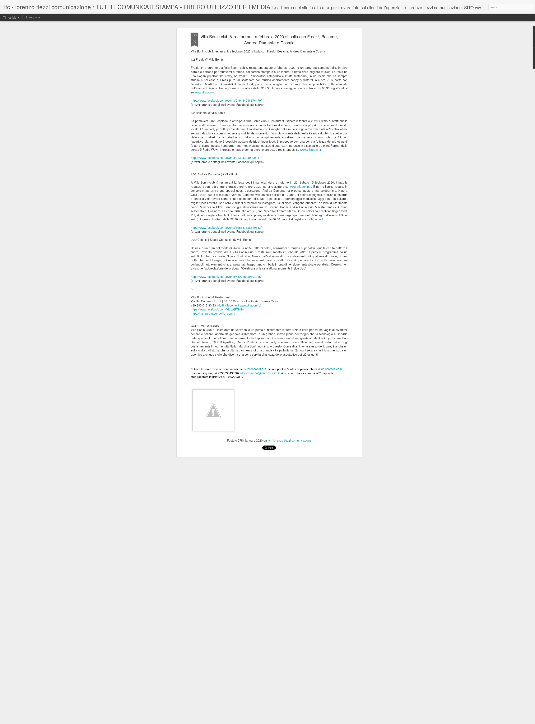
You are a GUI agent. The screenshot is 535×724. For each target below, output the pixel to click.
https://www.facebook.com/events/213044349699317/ (226, 158)
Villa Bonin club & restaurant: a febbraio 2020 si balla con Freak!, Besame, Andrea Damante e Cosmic (269, 39)
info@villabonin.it (228, 305)
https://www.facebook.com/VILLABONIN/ (217, 309)
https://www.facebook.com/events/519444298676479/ (226, 100)
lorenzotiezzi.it (256, 369)
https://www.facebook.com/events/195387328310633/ (226, 227)
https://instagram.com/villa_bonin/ (213, 313)
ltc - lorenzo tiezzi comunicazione (289, 440)
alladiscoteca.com (330, 369)
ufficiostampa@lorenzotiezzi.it (260, 373)
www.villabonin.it (205, 92)
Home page (32, 17)
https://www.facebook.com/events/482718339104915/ (226, 277)
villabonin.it (315, 219)
